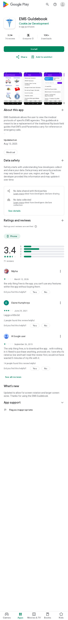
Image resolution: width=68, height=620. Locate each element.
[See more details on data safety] (14, 211)
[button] (33, 39)
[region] (34, 36)
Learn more (18, 194)
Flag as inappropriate (18, 409)
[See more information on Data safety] (62, 160)
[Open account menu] (62, 4)
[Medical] (10, 152)
